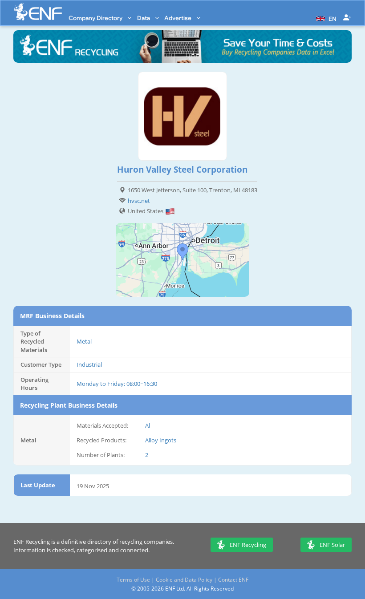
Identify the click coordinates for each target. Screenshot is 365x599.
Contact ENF (233, 579)
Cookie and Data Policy (184, 579)
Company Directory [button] (96, 17)
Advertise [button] (178, 17)
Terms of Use (133, 579)
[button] (325, 18)
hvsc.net (139, 201)
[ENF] (38, 12)
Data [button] (144, 17)
